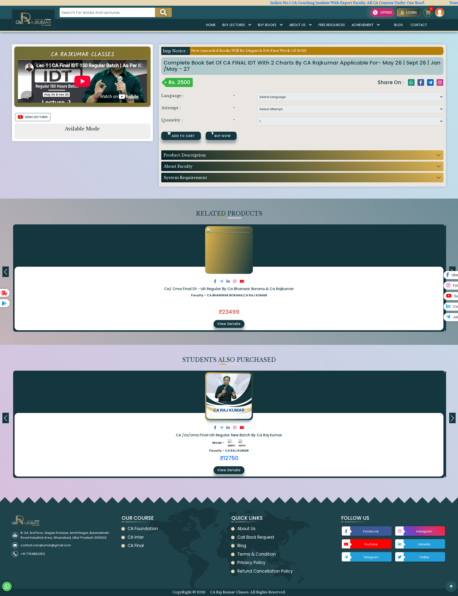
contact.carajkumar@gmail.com (46, 545)
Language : (172, 95)
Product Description (185, 155)
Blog (398, 24)
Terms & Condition (256, 554)
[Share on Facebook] (215, 281)
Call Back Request (255, 537)
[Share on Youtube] (242, 281)
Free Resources (331, 24)
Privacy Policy (251, 562)
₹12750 (229, 458)
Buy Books (267, 24)
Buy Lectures (233, 24)
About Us (297, 24)
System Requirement (185, 177)
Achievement (363, 24)
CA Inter (136, 537)
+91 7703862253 (33, 554)
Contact (419, 24)
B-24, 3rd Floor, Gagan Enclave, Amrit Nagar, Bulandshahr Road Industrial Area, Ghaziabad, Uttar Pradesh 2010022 (65, 535)
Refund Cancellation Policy (265, 571)
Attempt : (171, 107)
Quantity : (171, 120)
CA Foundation (143, 528)
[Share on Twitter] (221, 281)
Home (211, 24)
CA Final (136, 545)
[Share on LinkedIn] (228, 281)
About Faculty (178, 166)
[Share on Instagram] (234, 281)
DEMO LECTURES (36, 117)
